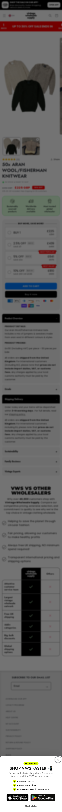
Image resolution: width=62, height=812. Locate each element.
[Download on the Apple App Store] (17, 797)
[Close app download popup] (58, 759)
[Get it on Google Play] (43, 797)
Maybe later (31, 806)
